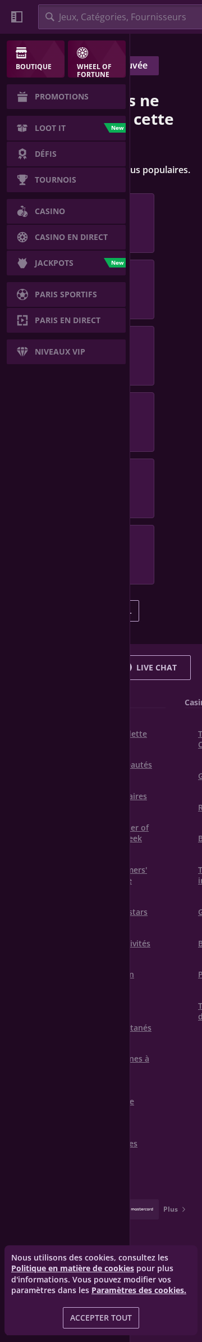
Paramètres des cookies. (138, 1290)
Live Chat (156, 667)
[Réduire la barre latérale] (17, 17)
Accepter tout (101, 1317)
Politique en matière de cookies (72, 1268)
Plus (170, 1209)
